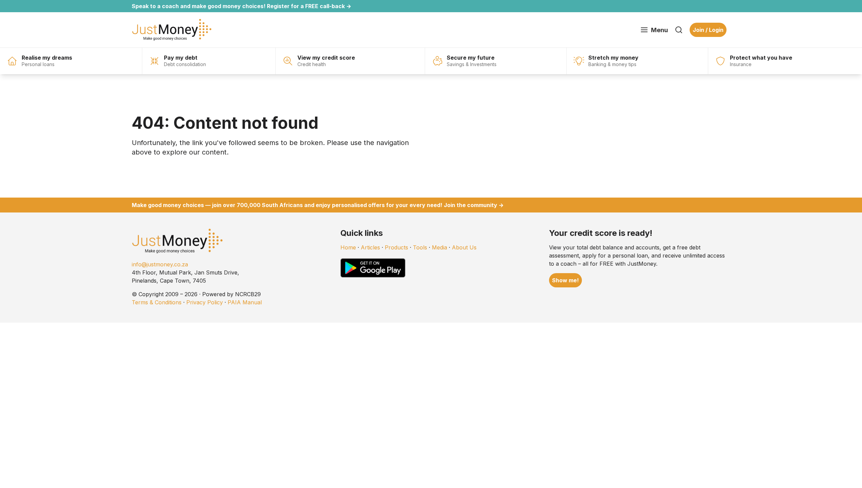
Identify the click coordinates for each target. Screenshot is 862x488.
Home (348, 247)
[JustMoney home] (171, 30)
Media (439, 247)
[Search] (679, 30)
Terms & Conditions (157, 302)
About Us (464, 247)
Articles (370, 247)
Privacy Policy (204, 302)
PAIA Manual (245, 302)
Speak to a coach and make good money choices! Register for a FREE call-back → (241, 6)
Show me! (565, 280)
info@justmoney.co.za (160, 264)
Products (396, 247)
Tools (420, 247)
